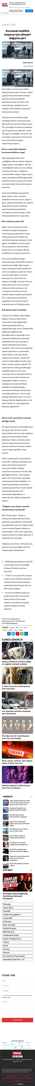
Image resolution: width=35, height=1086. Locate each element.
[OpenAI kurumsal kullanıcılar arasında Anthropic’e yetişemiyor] (6, 858)
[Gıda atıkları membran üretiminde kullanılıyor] (6, 838)
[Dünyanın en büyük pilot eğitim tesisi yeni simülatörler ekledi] (6, 824)
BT (21, 627)
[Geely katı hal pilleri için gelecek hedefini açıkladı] (6, 810)
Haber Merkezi (27, 63)
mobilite (11, 630)
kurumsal (5, 630)
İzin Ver (29, 11)
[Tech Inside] (29, 1045)
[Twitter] (13, 634)
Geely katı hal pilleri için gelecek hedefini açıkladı (18, 809)
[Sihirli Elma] (14, 1045)
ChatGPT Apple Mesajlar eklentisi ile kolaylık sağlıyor (19, 850)
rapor (15, 630)
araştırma (11, 627)
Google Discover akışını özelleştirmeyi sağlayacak (18, 843)
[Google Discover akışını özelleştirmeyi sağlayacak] (6, 845)
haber (25, 627)
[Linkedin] (26, 634)
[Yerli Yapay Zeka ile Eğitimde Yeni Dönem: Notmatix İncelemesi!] (17, 882)
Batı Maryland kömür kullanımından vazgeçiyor (18, 816)
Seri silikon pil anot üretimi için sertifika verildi (19, 830)
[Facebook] (9, 634)
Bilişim (17, 627)
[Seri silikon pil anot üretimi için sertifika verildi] (6, 831)
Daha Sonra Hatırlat (16, 11)
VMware (21, 630)
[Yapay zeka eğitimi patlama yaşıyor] (6, 865)
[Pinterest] (17, 634)
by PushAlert (5, 13)
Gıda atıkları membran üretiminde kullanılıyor (17, 837)
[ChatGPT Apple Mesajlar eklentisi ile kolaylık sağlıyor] (6, 851)
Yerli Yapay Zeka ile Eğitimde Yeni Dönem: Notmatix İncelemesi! (15, 896)
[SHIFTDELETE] (6, 1045)
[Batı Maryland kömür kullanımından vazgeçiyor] (6, 817)
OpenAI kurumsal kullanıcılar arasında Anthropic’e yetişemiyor (19, 858)
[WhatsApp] (22, 634)
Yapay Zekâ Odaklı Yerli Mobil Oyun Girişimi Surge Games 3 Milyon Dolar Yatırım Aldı (20, 803)
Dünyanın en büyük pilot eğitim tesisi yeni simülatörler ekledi (20, 824)
